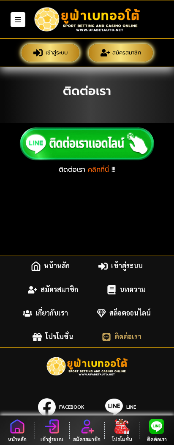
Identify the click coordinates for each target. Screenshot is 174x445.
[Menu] (18, 19)
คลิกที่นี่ (98, 170)
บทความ (133, 289)
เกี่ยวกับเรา (51, 313)
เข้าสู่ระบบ (57, 53)
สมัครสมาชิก (126, 53)
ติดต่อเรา (127, 336)
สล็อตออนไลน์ (130, 313)
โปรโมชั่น (59, 336)
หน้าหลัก (57, 266)
